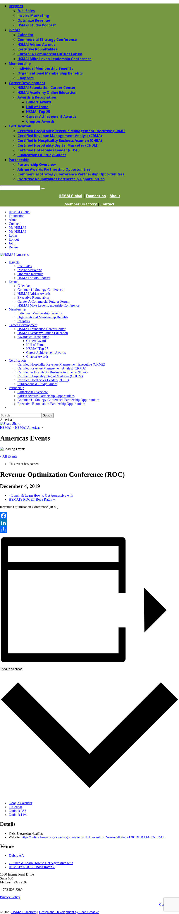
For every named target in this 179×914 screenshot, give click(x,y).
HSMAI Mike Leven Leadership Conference (48, 305)
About (115, 195)
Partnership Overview (32, 392)
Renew (14, 247)
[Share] (89, 529)
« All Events (8, 456)
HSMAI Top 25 (37, 348)
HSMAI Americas (23, 912)
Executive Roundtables (33, 297)
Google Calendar (20, 803)
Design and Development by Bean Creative (69, 912)
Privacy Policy (10, 897)
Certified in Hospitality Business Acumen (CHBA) (52, 372)
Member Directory (81, 204)
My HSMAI (17, 227)
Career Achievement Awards (46, 352)
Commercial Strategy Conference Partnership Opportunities (58, 400)
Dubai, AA (16, 855)
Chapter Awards (37, 356)
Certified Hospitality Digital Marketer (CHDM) (50, 376)
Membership (17, 309)
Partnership (16, 388)
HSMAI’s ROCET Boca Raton (32, 499)
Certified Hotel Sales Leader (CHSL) (43, 380)
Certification (17, 360)
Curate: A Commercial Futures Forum (43, 301)
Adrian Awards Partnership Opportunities (45, 396)
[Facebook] (89, 515)
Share (15, 423)
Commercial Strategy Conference (40, 289)
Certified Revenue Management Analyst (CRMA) (51, 368)
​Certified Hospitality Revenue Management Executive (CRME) (61, 364)
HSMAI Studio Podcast (33, 278)
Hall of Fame (35, 345)
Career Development (23, 325)
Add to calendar (12, 669)
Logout (14, 239)
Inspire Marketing (29, 270)
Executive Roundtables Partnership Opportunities (51, 404)
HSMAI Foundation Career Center (41, 329)
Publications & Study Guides (37, 384)
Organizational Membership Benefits (42, 317)
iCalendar (15, 807)
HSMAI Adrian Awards (33, 293)
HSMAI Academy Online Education (42, 333)
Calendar (23, 286)
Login (13, 235)
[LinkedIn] (89, 522)
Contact (107, 204)
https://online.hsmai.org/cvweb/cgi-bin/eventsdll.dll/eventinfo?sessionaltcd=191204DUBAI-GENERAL (93, 837)
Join (11, 243)
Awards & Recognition (33, 337)
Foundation (96, 195)
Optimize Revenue (30, 274)
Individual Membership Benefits (39, 313)
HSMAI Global (70, 195)
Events (13, 282)
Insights (14, 262)
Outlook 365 (17, 811)
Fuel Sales (24, 266)
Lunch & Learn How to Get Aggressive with (41, 495)
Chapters (23, 321)
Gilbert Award (36, 341)
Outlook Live (18, 815)
